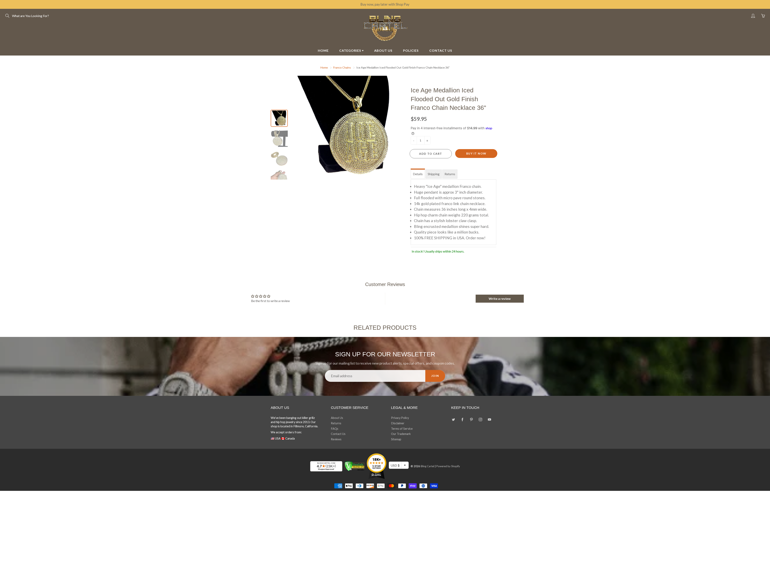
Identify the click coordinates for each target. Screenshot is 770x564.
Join (435, 375)
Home (324, 67)
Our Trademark (401, 434)
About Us (337, 417)
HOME (323, 50)
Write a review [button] (500, 298)
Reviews (336, 439)
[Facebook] (462, 419)
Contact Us (338, 434)
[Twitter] (453, 419)
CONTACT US (440, 50)
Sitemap (396, 439)
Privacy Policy (400, 417)
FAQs (334, 428)
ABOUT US (383, 50)
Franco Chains (342, 67)
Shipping (434, 174)
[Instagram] (480, 419)
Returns (450, 174)
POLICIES (411, 50)
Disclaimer (397, 423)
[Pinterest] (471, 419)
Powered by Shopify (448, 466)
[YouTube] (489, 419)
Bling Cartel (427, 466)
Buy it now (476, 153)
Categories (350, 50)
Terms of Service (402, 428)
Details (418, 174)
